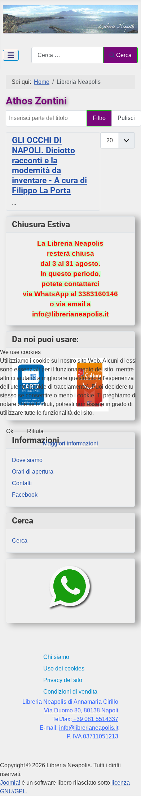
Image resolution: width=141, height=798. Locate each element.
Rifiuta (35, 431)
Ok (9, 431)
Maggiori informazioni (70, 443)
